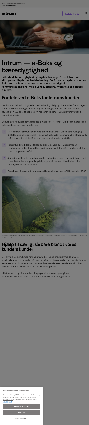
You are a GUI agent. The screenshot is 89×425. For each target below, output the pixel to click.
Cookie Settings (21, 418)
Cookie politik (7, 402)
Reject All (21, 412)
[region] (21, 406)
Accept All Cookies (21, 406)
